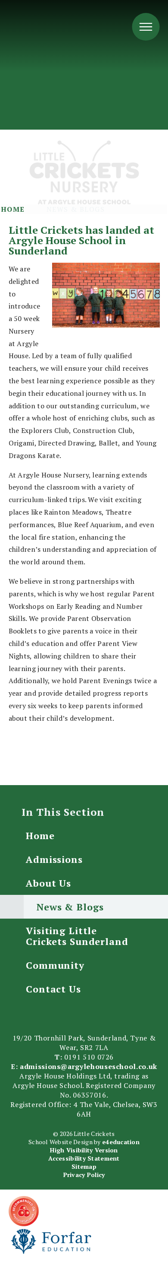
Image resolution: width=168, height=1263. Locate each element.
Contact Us (53, 989)
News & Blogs (76, 209)
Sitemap (84, 1166)
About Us (48, 883)
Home (13, 209)
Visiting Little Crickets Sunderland (77, 936)
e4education (121, 1142)
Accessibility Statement (83, 1158)
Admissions (54, 859)
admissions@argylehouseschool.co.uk (88, 1066)
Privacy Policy (84, 1175)
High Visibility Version (84, 1150)
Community (55, 965)
